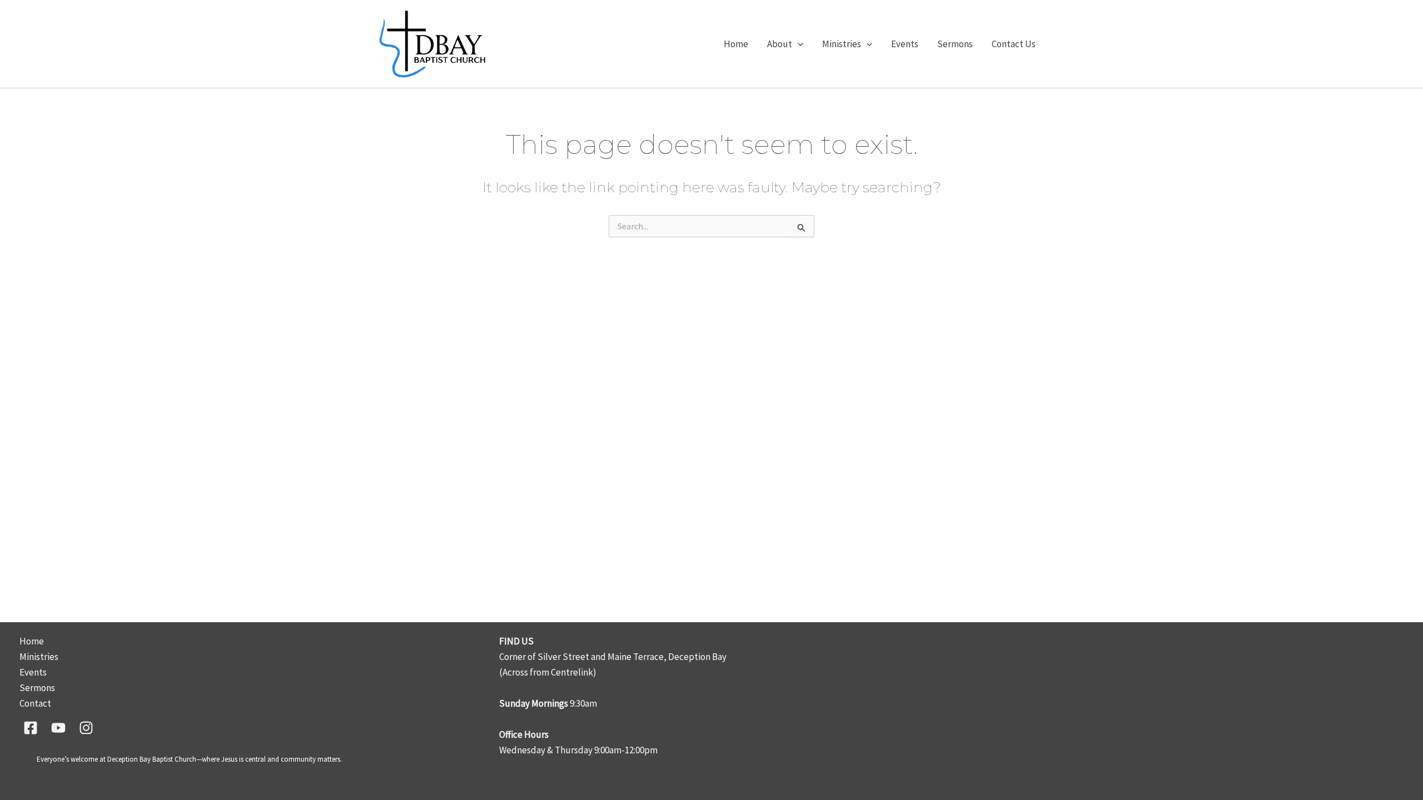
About (779, 44)
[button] (797, 44)
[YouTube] (58, 728)
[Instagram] (86, 728)
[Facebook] (30, 728)
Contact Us (1014, 44)
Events (904, 44)
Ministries (841, 44)
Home (736, 44)
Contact (35, 703)
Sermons (955, 44)
